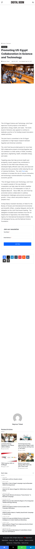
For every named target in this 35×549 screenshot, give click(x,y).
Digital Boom (29, 537)
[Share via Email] (4, 260)
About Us (11, 540)
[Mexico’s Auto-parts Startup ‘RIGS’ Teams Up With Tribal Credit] (26, 457)
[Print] (8, 260)
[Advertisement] (17, 23)
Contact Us (9, 543)
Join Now (17, 244)
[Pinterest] (20, 257)
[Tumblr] (16, 257)
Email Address (7, 237)
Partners (21, 540)
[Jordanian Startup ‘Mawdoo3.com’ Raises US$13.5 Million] (9, 437)
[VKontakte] (27, 257)
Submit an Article (28, 540)
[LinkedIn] (12, 257)
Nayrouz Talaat (5, 61)
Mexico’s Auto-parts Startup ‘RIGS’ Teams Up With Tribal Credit (24, 464)
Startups (8, 43)
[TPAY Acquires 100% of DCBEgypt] (9, 457)
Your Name (7, 232)
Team (16, 540)
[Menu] (2, 3)
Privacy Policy (17, 543)
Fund (23, 171)
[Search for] (33, 3)
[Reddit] (23, 257)
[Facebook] (4, 257)
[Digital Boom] (17, 2)
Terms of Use (24, 543)
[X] (8, 257)
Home (4, 43)
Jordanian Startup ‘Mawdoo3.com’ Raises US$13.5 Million (7, 445)
